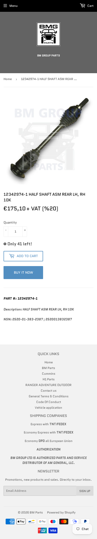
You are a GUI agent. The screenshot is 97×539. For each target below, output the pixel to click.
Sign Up (84, 491)
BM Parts (48, 368)
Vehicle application (48, 407)
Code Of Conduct (48, 402)
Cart (90, 6)
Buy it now (23, 272)
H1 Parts (49, 379)
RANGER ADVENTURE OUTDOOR (48, 385)
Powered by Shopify (61, 512)
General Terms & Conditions (49, 396)
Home (8, 79)
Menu (13, 6)
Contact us (49, 390)
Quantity (10, 222)
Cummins (48, 373)
